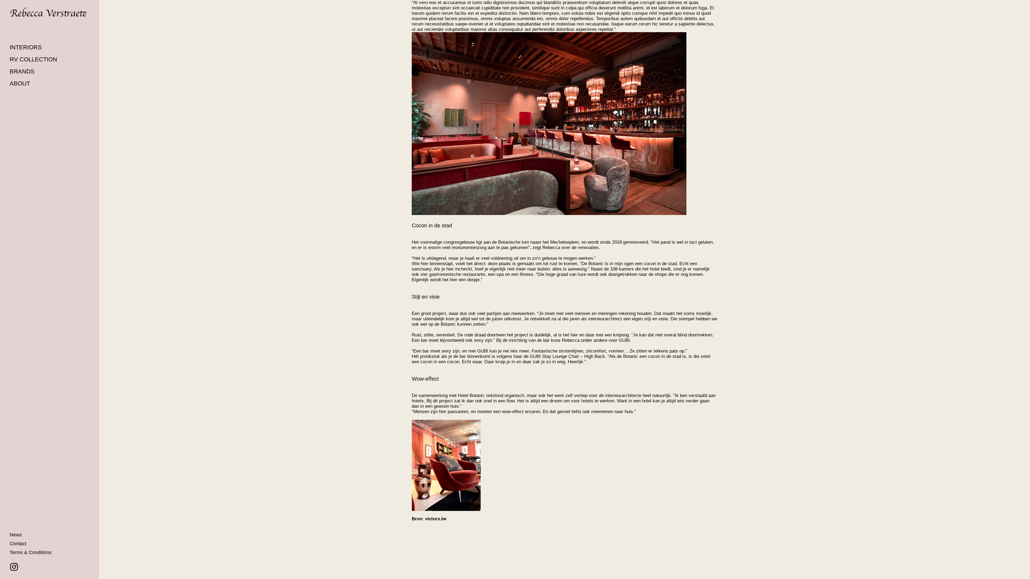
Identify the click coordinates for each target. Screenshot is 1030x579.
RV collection (33, 59)
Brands (22, 71)
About (20, 83)
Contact (18, 543)
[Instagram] (14, 566)
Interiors (26, 47)
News (16, 534)
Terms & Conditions (31, 552)
